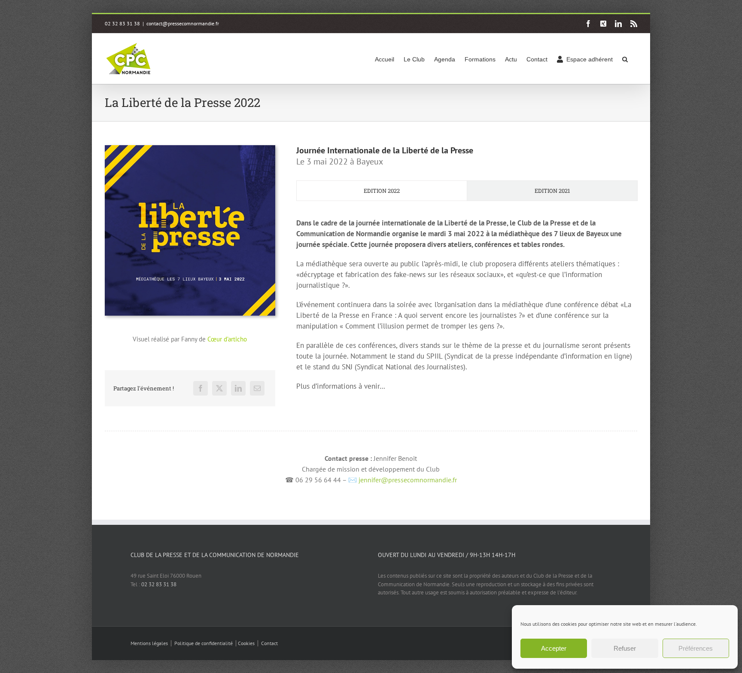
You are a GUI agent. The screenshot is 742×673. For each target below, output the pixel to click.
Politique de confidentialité (203, 643)
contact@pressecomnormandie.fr (182, 23)
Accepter (553, 648)
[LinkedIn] (238, 388)
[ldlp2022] (190, 148)
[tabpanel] (466, 309)
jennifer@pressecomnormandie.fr (408, 479)
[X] (219, 388)
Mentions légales (149, 643)
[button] (625, 58)
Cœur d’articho (227, 339)
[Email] (257, 388)
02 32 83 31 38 (158, 584)
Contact (269, 643)
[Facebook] (200, 388)
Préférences (695, 648)
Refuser (625, 648)
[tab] (381, 190)
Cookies (246, 643)
